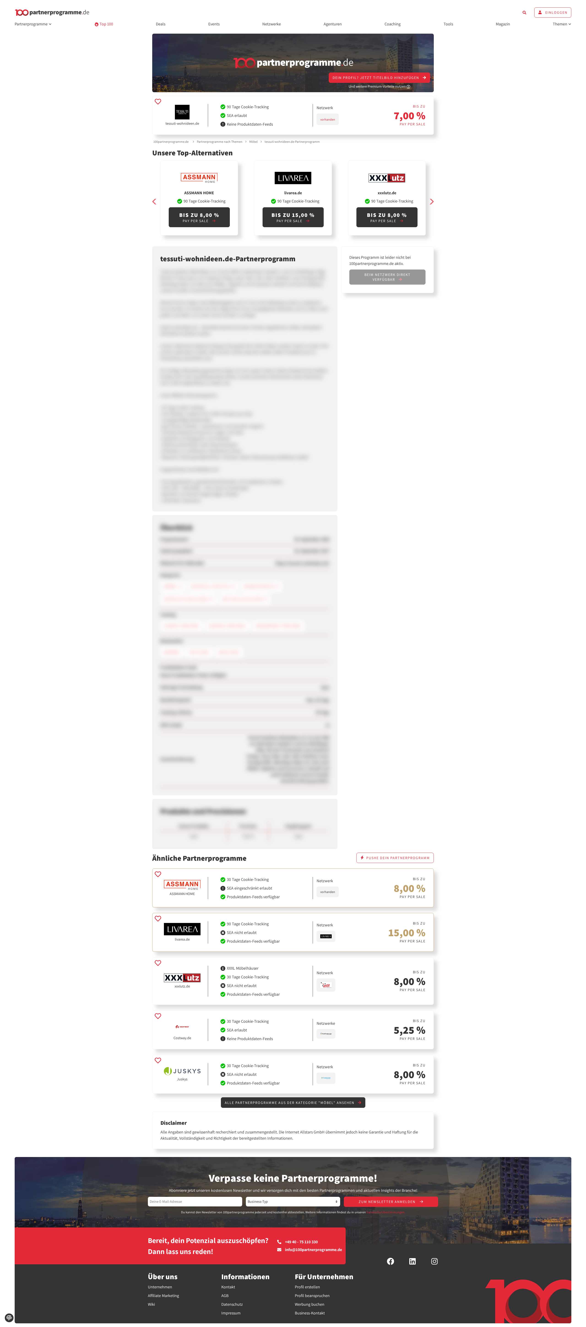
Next (431, 202)
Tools (448, 24)
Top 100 (106, 24)
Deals (160, 24)
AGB (225, 1295)
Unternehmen (160, 1286)
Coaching (393, 24)
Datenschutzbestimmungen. (385, 1212)
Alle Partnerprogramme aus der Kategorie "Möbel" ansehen (290, 1102)
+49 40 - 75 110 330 (301, 1242)
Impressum (231, 1313)
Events (214, 24)
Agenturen (333, 24)
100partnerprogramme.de (171, 142)
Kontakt (228, 1286)
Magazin (503, 24)
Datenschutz (232, 1304)
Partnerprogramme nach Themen (219, 142)
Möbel (253, 142)
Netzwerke (271, 24)
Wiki (151, 1304)
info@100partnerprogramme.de (313, 1250)
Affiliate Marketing (163, 1295)
